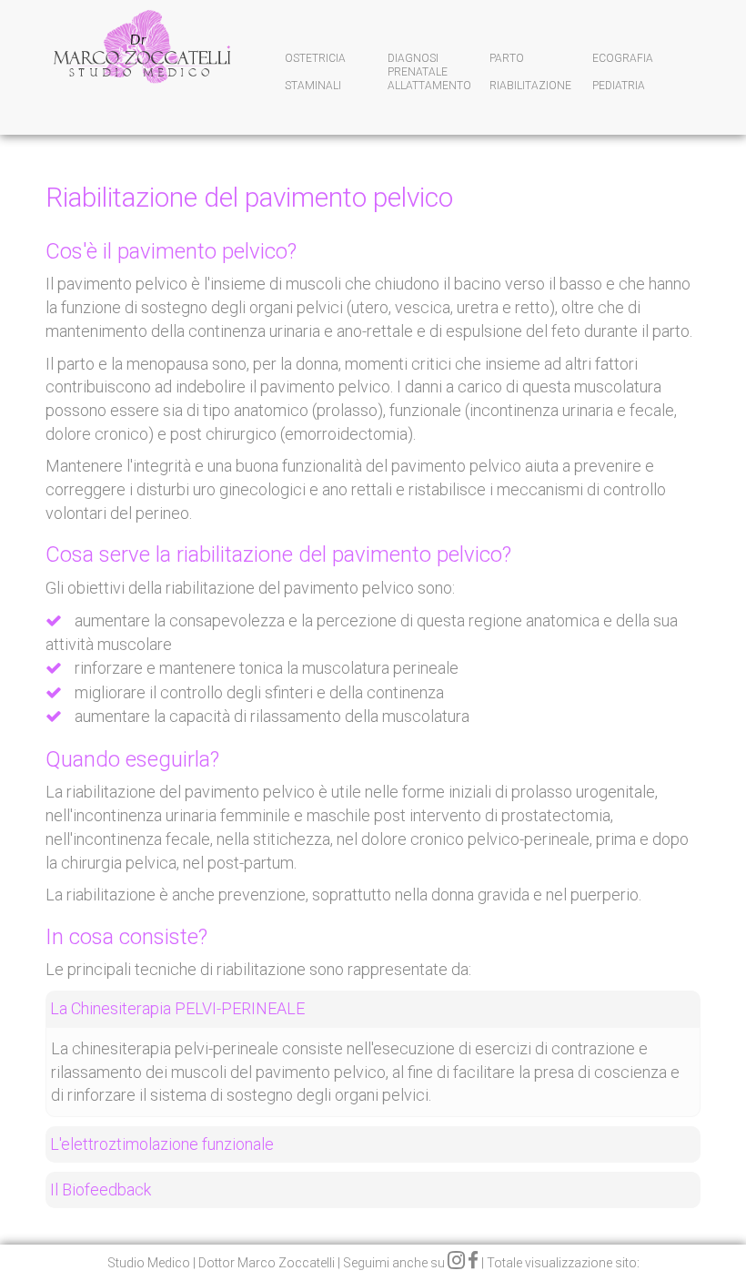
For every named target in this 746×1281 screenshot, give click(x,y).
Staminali (313, 85)
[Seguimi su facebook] (473, 1263)
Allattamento (429, 85)
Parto (506, 58)
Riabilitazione (530, 85)
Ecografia (622, 58)
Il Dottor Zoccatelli (141, 62)
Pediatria (618, 85)
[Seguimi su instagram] (456, 1263)
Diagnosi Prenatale (418, 61)
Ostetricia (315, 58)
